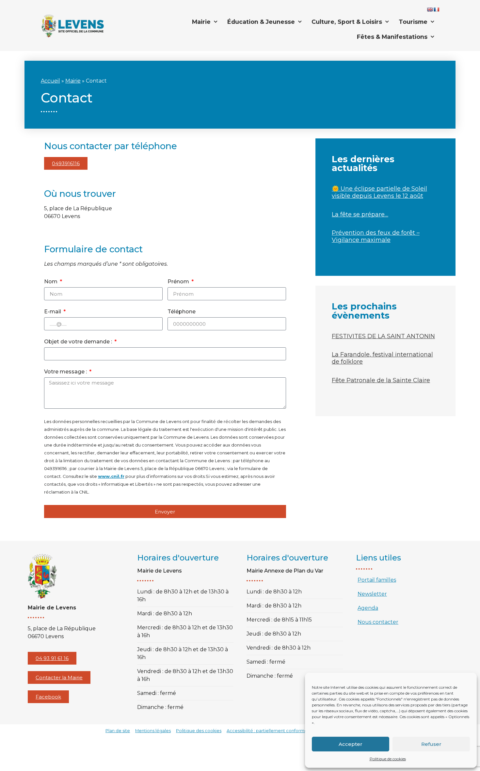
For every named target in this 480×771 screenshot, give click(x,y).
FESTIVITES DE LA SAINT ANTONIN (383, 336)
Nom (51, 282)
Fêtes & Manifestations (392, 36)
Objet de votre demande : (78, 342)
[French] (436, 9)
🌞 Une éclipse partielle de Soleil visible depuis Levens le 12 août (379, 192)
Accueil (50, 81)
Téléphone (182, 312)
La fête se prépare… (360, 214)
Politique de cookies (388, 758)
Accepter (350, 744)
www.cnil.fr (111, 476)
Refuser (431, 744)
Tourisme (413, 21)
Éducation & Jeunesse (261, 21)
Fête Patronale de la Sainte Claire (381, 380)
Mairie (201, 21)
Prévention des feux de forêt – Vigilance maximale (376, 236)
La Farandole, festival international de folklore (382, 358)
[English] (430, 9)
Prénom (179, 282)
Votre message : (66, 372)
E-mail (53, 312)
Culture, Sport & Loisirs (347, 21)
